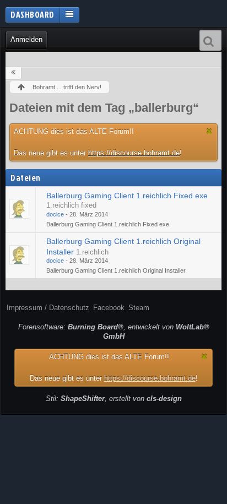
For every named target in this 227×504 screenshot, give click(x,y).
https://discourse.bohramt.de (134, 153)
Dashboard (32, 14)
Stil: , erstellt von (114, 398)
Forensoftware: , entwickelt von (113, 331)
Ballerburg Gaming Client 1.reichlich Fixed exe (127, 195)
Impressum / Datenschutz (48, 308)
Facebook (109, 308)
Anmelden (26, 39)
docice (55, 214)
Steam (138, 308)
